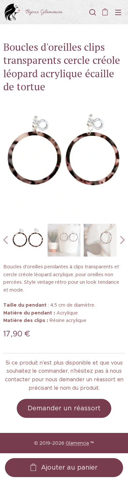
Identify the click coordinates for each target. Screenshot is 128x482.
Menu (118, 12)
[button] (91, 12)
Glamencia (77, 443)
